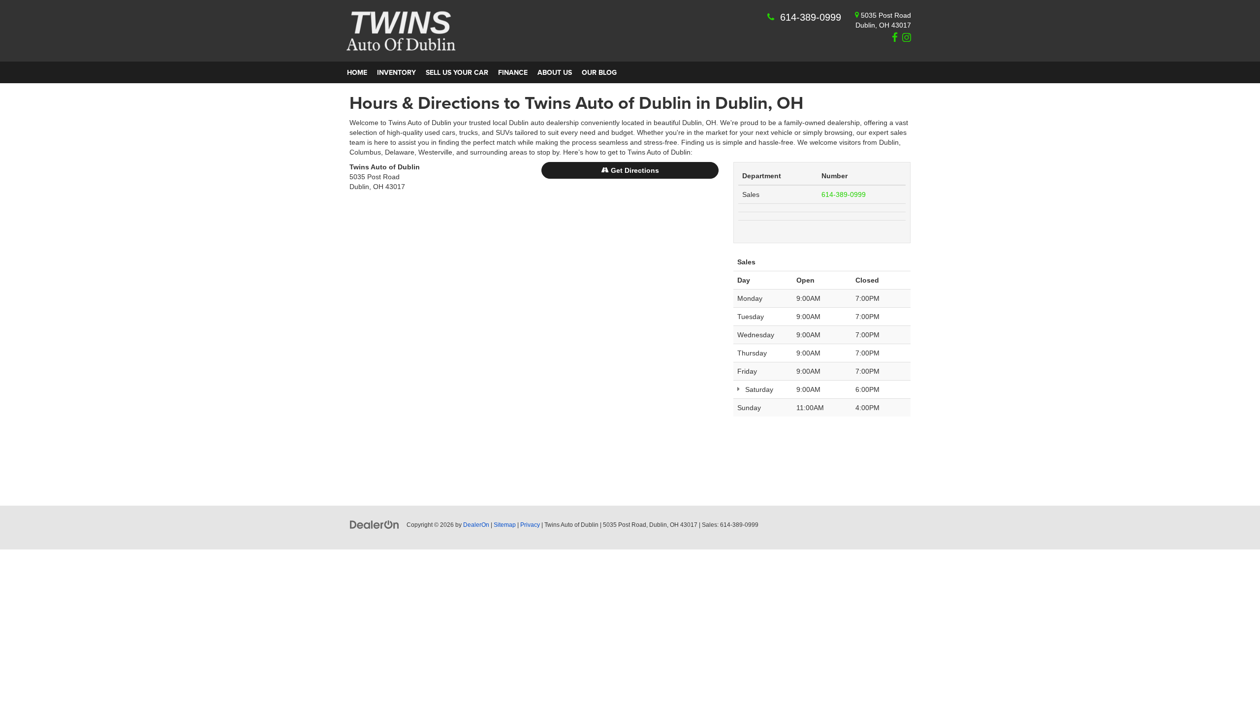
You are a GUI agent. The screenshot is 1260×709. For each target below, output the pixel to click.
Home (357, 72)
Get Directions (634, 170)
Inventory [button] (396, 72)
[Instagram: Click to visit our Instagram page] (905, 38)
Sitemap (505, 524)
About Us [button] (554, 72)
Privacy (530, 524)
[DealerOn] (374, 524)
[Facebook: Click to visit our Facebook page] (893, 38)
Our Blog (599, 72)
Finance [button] (513, 72)
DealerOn (476, 524)
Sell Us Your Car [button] (457, 72)
